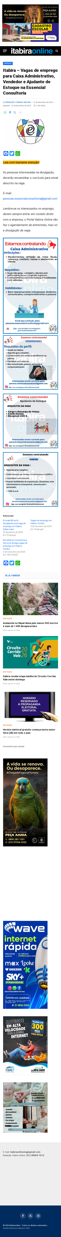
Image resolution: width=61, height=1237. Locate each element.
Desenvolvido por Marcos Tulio (16, 1228)
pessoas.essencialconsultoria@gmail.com (30, 198)
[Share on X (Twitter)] (14, 112)
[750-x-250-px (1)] (30, 32)
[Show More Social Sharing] (20, 112)
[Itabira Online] (32, 50)
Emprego (8, 63)
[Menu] (5, 50)
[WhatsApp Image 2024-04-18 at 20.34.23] (25, 1008)
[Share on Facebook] (10, 112)
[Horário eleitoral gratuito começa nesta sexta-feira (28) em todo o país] (30, 705)
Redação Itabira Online (17, 102)
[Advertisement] (30, 884)
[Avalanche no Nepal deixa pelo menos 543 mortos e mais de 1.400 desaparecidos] (30, 599)
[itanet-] (25, 1074)
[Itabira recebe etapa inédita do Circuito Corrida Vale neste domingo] (30, 652)
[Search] (56, 50)
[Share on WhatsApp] (5, 112)
